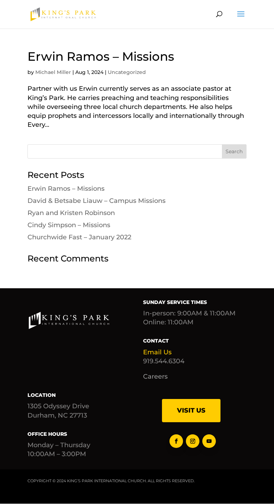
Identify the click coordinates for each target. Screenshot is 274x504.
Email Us (157, 352)
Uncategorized (127, 72)
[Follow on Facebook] (176, 441)
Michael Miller (53, 72)
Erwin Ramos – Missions (100, 56)
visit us (191, 410)
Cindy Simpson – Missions (68, 225)
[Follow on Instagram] (192, 441)
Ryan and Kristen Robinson (71, 213)
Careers (155, 376)
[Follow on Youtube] (209, 441)
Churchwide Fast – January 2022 (79, 237)
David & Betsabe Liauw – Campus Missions (96, 201)
